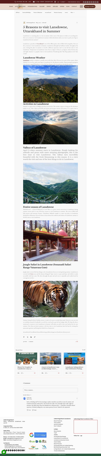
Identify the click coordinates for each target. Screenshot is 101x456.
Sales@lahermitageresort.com (15, 438)
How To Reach (57, 426)
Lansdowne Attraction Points (61, 440)
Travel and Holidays (26, 12)
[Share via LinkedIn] (31, 337)
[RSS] (93, 2)
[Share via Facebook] (24, 337)
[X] (88, 2)
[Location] (55, 2)
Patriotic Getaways (58, 12)
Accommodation (58, 424)
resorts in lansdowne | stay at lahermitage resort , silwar (50, 368)
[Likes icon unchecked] (28, 410)
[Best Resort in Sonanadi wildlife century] (23, 450)
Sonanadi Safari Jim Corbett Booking (63, 445)
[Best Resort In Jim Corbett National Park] (21, 450)
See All (83, 349)
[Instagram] (86, 2)
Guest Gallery (57, 442)
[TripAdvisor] (91, 2)
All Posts (18, 12)
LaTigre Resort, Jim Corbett (12, 444)
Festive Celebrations (38, 12)
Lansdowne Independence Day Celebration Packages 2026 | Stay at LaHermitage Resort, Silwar (74, 368)
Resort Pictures (58, 443)
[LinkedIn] (90, 2)
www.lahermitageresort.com (14, 440)
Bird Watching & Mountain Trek (62, 447)
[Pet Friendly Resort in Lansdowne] (8, 450)
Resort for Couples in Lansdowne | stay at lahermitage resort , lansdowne (25, 368)
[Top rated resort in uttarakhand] (17, 450)
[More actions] (77, 22)
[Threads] (97, 2)
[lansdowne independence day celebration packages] (74, 358)
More (72, 12)
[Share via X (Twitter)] (27, 337)
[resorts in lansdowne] (50, 358)
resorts (66, 12)
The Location (57, 422)
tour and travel (48, 12)
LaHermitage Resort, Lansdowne (13, 446)
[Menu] (81, 6)
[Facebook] (84, 2)
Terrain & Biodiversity (59, 451)
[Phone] (15, 2)
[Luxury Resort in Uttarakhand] (15, 450)
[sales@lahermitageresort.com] (34, 2)
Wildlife (56, 434)
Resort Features (58, 421)
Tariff (55, 433)
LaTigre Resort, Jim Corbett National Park (64, 449)
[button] (20, 6)
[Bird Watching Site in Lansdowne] (10, 450)
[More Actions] (77, 398)
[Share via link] (34, 337)
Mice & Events (57, 431)
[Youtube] (95, 2)
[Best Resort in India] (19, 450)
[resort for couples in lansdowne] (26, 358)
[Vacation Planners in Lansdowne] (12, 450)
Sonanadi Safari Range (60, 436)
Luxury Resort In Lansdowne (61, 438)
